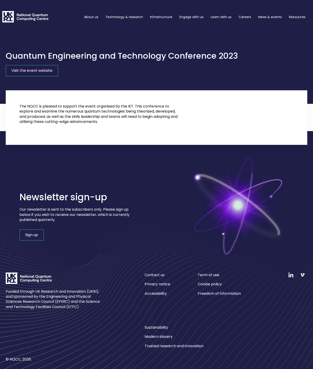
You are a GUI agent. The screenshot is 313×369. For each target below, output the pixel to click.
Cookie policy (210, 284)
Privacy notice (157, 284)
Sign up (31, 234)
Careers (245, 17)
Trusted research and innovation (174, 346)
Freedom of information (219, 293)
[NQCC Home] (25, 17)
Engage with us (191, 17)
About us (91, 17)
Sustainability (156, 327)
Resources (297, 17)
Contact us (155, 275)
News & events (270, 17)
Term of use (208, 275)
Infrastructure (161, 17)
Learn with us (221, 17)
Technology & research (124, 17)
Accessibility (156, 293)
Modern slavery (159, 336)
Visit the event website (31, 70)
